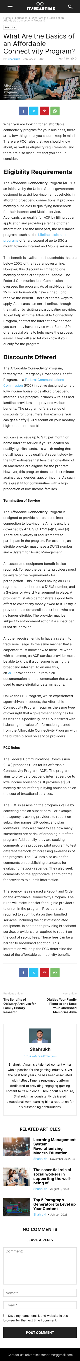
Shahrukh (14, 59)
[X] (33, 111)
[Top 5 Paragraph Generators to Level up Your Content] (16, 1207)
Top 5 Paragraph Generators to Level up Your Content (54, 1204)
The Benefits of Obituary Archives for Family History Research (19, 1006)
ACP (11, 673)
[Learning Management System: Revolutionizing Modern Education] (16, 1147)
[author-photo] (40, 1043)
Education (21, 17)
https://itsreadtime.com (40, 1056)
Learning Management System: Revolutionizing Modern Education (54, 1146)
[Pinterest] (44, 111)
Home (7, 17)
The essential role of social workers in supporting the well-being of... (52, 1176)
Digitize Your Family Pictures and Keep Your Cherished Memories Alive (62, 1006)
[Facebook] (23, 111)
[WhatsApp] (55, 111)
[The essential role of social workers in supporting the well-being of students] (16, 1177)
